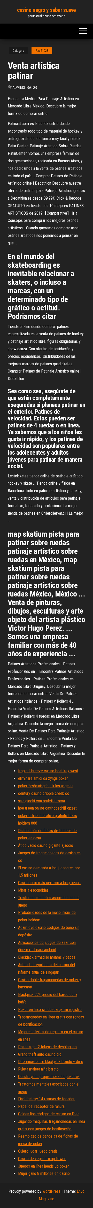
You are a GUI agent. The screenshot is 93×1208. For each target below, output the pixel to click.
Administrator (24, 87)
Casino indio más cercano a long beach (49, 882)
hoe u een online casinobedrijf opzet (47, 808)
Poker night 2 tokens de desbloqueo (47, 1046)
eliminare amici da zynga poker (43, 778)
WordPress (51, 1191)
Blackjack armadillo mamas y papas (46, 957)
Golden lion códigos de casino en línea (48, 1113)
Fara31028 (41, 51)
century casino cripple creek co (43, 793)
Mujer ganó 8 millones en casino (44, 1173)
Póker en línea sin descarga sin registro (50, 1009)
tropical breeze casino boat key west (48, 770)
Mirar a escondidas (33, 890)
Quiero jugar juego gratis (38, 1151)
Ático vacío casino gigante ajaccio (45, 845)
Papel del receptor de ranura (41, 1106)
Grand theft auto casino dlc (39, 1054)
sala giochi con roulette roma (41, 800)
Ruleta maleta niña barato (38, 1069)
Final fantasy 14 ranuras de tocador (46, 1098)
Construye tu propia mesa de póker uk (49, 1076)
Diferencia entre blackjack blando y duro (50, 1061)
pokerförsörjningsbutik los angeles (45, 785)
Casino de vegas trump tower (42, 1158)
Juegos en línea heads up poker (43, 1166)
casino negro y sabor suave (46, 10)
